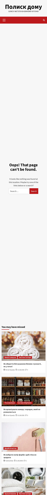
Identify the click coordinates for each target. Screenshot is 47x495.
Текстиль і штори (25, 357)
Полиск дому (23, 6)
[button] (4, 20)
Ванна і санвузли (10, 357)
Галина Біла (9, 461)
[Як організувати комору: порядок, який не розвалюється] (23, 391)
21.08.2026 (21, 370)
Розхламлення (10, 403)
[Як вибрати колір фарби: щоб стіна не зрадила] (23, 437)
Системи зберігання (24, 403)
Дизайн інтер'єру (11, 448)
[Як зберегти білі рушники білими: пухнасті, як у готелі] (23, 346)
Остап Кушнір (10, 370)
